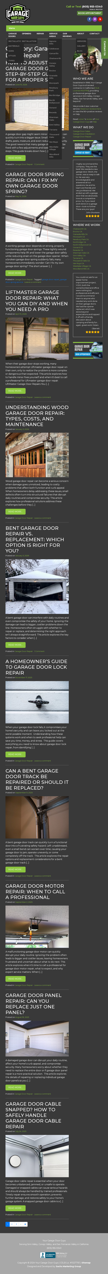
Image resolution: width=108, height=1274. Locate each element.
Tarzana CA (78, 258)
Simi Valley (54, 125)
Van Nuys (53, 142)
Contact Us (104, 48)
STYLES (12, 56)
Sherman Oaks (53, 118)
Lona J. (81, 119)
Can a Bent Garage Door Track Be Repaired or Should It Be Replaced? (37, 779)
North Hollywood (54, 101)
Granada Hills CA (80, 234)
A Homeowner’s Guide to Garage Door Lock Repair (36, 667)
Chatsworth (55, 58)
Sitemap (86, 1262)
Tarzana (53, 130)
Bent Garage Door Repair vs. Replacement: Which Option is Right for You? (34, 539)
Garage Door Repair (23, 164)
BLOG (79, 51)
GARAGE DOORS (12, 35)
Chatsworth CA (79, 229)
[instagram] (94, 19)
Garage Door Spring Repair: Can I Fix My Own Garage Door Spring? (34, 182)
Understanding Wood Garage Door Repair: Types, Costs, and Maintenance (37, 415)
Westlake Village (53, 148)
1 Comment (39, 164)
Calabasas (54, 49)
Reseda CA (78, 250)
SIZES (11, 51)
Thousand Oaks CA (81, 261)
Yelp (95, 122)
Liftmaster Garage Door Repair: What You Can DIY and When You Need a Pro (36, 300)
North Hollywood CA (82, 245)
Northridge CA (79, 242)
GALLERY (81, 46)
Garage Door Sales (81, 131)
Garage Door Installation (84, 134)
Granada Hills (53, 77)
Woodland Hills (54, 155)
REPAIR (40, 34)
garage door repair (50, 279)
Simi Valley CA (79, 255)
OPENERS (26, 34)
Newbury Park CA (81, 239)
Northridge (54, 95)
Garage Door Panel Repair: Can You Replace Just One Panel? (33, 1003)
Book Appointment (89, 13)
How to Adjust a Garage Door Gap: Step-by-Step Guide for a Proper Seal (31, 71)
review (89, 119)
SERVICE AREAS (53, 35)
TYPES (11, 61)
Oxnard (52, 108)
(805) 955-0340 (92, 6)
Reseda (53, 112)
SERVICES (81, 41)
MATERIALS (13, 46)
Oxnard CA (78, 247)
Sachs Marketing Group (68, 1266)
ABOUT (80, 34)
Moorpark (54, 83)
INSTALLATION (15, 41)
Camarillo (53, 53)
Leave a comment (32, 282)
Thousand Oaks (54, 135)
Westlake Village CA (82, 266)
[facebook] (89, 19)
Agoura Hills (52, 42)
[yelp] (100, 19)
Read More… (15, 158)
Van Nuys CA (78, 263)
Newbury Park (53, 89)
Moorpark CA (79, 237)
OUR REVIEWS (67, 35)
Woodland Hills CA (81, 269)
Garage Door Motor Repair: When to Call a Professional (35, 891)
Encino (52, 71)
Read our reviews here (90, 109)
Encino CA (77, 232)
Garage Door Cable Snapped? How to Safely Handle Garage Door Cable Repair (33, 1115)
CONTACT (95, 34)
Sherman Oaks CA (81, 253)
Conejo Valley (52, 64)
